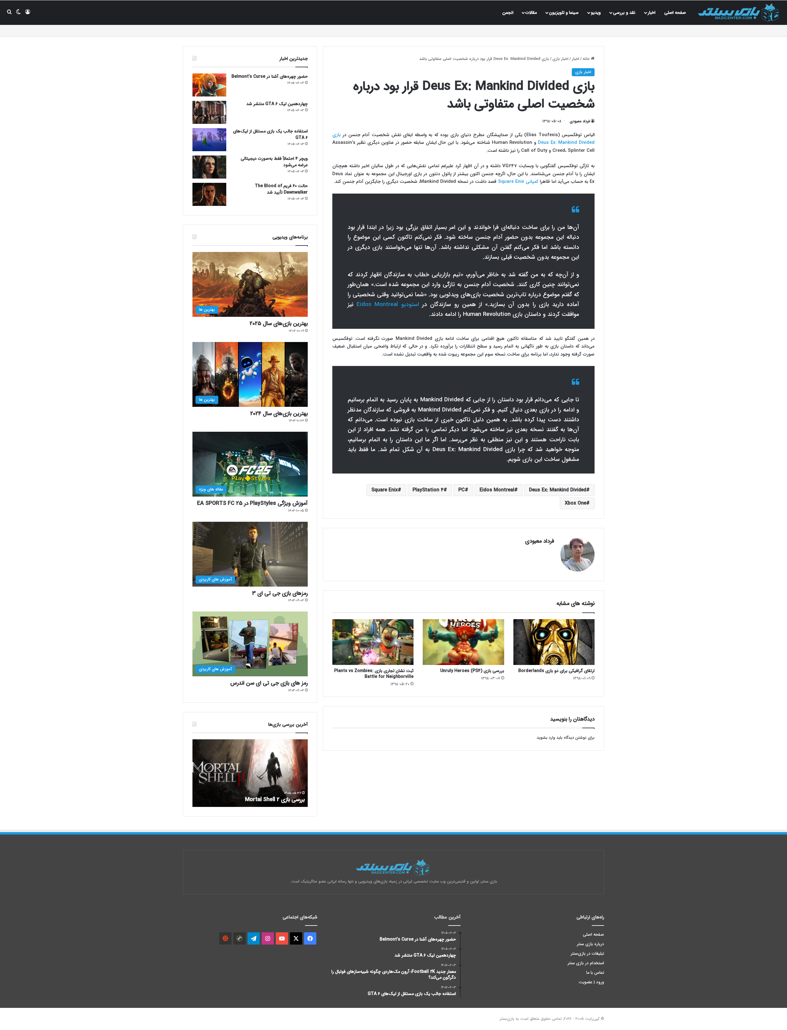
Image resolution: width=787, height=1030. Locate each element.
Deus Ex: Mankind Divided (557, 490)
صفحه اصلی (675, 12)
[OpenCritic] (225, 938)
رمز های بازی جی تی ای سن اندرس (269, 683)
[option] (250, 773)
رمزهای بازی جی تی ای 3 (280, 593)
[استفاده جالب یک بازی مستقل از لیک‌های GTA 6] (209, 139)
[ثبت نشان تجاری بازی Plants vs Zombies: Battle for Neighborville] (372, 642)
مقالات (531, 12)
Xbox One (575, 503)
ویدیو (596, 12)
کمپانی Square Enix (518, 181)
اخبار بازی (560, 59)
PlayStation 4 (428, 490)
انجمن (507, 12)
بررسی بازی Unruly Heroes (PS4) (472, 670)
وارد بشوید (546, 737)
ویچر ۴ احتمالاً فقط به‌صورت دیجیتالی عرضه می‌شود (274, 161)
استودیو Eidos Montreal (388, 304)
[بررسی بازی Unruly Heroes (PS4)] (463, 642)
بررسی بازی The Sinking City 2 (270, 799)
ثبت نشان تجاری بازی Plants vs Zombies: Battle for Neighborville (373, 673)
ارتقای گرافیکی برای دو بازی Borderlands (556, 670)
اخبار (651, 12)
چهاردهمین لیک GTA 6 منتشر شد (277, 103)
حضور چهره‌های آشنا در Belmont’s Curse (269, 76)
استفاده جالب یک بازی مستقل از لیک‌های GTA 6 (270, 134)
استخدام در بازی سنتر (586, 963)
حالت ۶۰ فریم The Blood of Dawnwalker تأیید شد (281, 189)
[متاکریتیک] (239, 938)
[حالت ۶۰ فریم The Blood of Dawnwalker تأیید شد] (209, 194)
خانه (587, 59)
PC (461, 490)
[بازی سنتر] (739, 12)
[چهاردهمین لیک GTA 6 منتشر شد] (209, 112)
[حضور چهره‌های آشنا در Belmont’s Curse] (209, 84)
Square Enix (384, 490)
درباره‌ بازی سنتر (590, 944)
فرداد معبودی (580, 121)
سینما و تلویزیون (564, 12)
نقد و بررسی (624, 12)
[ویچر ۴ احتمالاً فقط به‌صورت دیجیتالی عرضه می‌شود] (209, 167)
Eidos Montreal (497, 490)
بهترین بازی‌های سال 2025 (279, 323)
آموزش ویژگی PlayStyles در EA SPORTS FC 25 (252, 503)
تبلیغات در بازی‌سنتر (587, 953)
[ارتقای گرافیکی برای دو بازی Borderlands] (554, 642)
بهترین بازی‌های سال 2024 (279, 413)
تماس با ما (595, 972)
